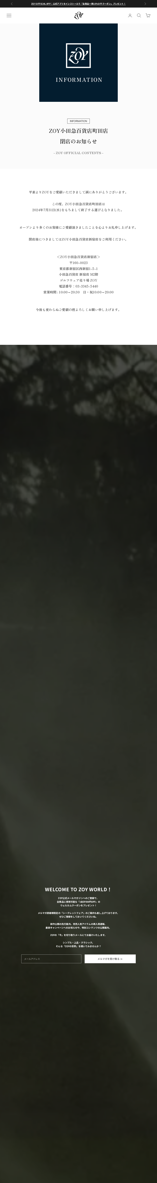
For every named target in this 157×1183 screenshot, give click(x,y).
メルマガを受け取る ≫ (110, 958)
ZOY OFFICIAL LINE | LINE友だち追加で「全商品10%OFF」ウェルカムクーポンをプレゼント (78, 3)
